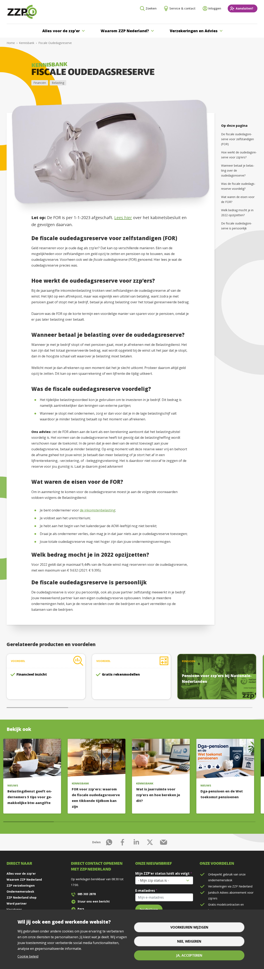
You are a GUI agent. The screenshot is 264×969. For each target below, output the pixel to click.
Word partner (17, 903)
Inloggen (214, 8)
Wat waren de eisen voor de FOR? (238, 199)
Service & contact (182, 8)
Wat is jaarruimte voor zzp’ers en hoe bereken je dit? (158, 795)
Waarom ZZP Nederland (24, 879)
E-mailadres (145, 890)
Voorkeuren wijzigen (189, 927)
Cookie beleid (28, 956)
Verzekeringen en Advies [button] (194, 30)
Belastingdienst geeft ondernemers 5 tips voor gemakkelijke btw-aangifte (29, 797)
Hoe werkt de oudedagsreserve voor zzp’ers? (239, 154)
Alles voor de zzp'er (21, 873)
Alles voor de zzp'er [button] (61, 30)
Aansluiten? (244, 8)
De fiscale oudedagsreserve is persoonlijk (236, 225)
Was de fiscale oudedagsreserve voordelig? (238, 186)
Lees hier (123, 217)
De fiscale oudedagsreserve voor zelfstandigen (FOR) (237, 139)
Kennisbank (26, 43)
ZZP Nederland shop (22, 897)
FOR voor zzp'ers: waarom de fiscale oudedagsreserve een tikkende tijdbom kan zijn (96, 798)
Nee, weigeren (189, 941)
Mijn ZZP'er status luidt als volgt (162, 873)
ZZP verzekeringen (21, 885)
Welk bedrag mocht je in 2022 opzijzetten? (237, 212)
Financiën (39, 83)
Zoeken (151, 8)
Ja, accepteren (189, 955)
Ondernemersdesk (20, 891)
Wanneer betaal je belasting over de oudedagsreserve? (237, 170)
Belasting (58, 83)
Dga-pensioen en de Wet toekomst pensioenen (221, 794)
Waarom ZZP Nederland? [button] (125, 30)
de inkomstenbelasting (97, 510)
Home (11, 43)
